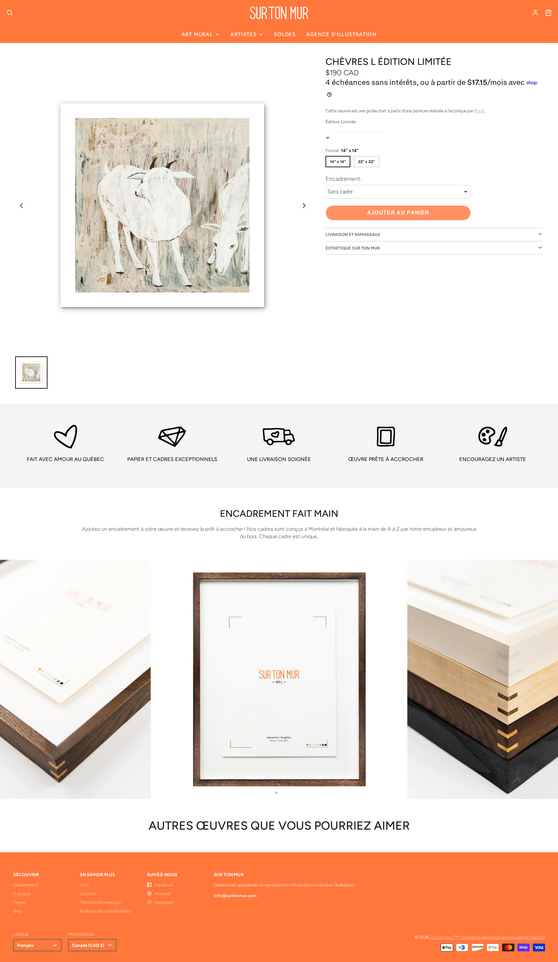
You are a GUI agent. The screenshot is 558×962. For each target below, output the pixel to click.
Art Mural (197, 34)
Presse (19, 902)
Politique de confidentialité (105, 911)
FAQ (84, 884)
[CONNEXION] (535, 12)
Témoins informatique (100, 902)
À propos (22, 893)
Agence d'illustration (341, 34)
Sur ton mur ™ (444, 937)
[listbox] (398, 192)
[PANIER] (548, 12)
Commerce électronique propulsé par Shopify (502, 937)
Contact (88, 893)
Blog (17, 911)
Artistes (243, 34)
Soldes (285, 34)
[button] (276, 793)
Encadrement (25, 884)
